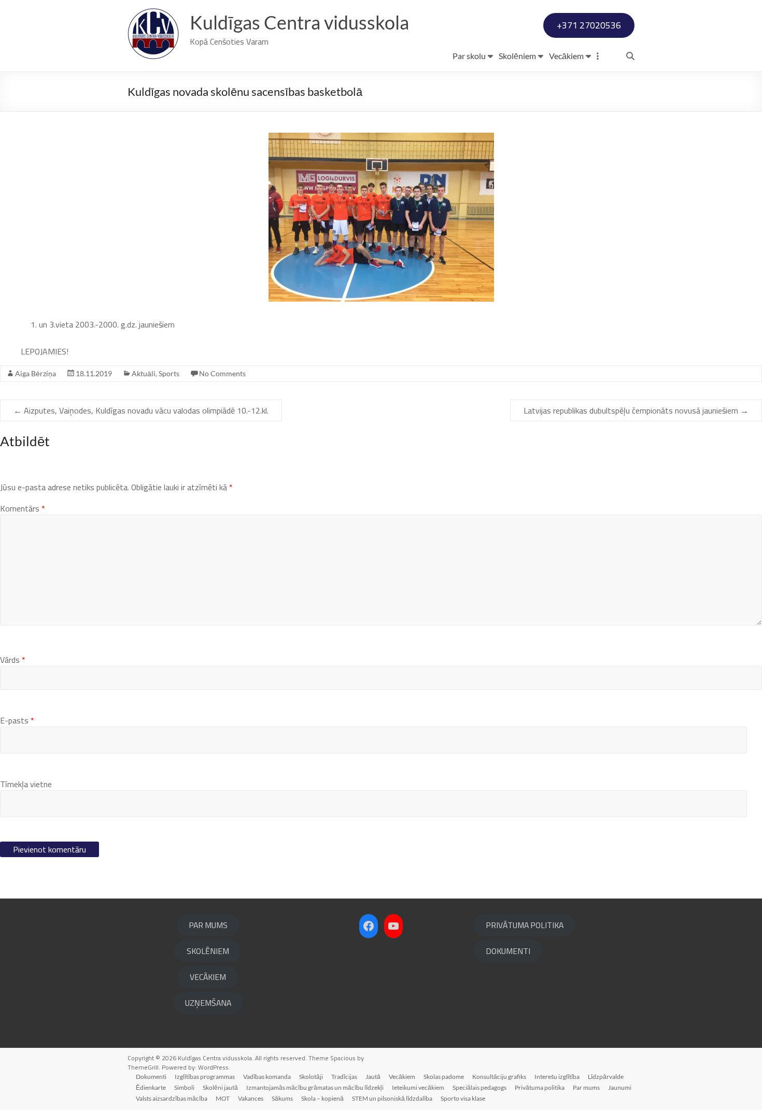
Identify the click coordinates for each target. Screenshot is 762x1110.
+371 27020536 (589, 25)
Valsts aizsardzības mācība (171, 1098)
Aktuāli (144, 373)
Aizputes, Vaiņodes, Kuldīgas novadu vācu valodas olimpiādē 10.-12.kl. (141, 410)
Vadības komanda (267, 1076)
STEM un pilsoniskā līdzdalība (392, 1098)
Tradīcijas (344, 1076)
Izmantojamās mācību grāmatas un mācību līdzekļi (315, 1087)
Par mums (586, 1087)
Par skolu (469, 56)
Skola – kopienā (322, 1098)
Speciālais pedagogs (479, 1087)
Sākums (282, 1098)
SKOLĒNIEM (208, 951)
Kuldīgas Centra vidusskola (299, 22)
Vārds (12, 659)
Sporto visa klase (463, 1098)
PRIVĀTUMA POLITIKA (524, 925)
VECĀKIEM (208, 977)
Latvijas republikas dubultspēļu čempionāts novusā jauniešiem (636, 410)
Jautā (372, 1076)
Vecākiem (566, 56)
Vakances (250, 1098)
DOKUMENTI (508, 951)
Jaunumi (619, 1087)
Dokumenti (151, 1076)
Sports (169, 373)
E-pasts (17, 720)
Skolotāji (311, 1076)
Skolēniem (517, 56)
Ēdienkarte (151, 1087)
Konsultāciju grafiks (499, 1076)
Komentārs (22, 508)
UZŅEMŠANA (208, 1003)
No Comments (222, 373)
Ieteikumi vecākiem (418, 1087)
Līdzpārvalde (606, 1076)
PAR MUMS (208, 925)
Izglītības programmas (205, 1076)
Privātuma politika (540, 1087)
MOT (223, 1098)
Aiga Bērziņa (35, 373)
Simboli (184, 1087)
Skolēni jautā (220, 1087)
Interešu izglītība (557, 1076)
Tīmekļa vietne (26, 784)
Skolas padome (444, 1076)
